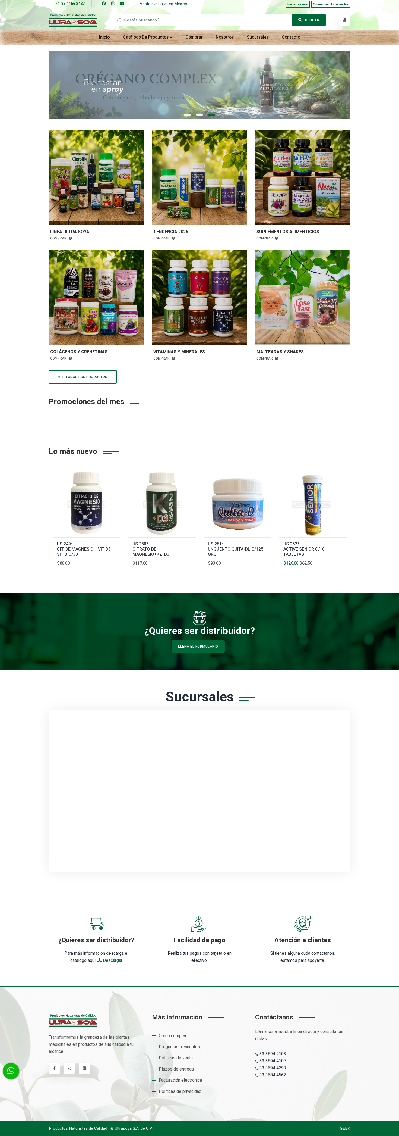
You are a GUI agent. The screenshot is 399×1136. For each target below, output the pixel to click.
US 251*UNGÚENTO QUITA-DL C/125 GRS (235, 549)
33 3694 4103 (272, 1054)
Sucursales (258, 37)
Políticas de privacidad (180, 1091)
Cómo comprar (172, 1035)
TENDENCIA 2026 (170, 232)
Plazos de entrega (176, 1069)
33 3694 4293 (272, 1068)
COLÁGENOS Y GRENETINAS (78, 352)
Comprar (194, 37)
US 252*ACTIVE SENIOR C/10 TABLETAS (304, 549)
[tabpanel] (199, 85)
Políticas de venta (176, 1058)
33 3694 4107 (272, 1061)
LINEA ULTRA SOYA (69, 232)
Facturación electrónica (180, 1080)
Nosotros (225, 37)
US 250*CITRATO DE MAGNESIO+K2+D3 (150, 549)
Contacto (291, 37)
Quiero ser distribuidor (330, 4)
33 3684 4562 (272, 1075)
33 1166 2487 (73, 4)
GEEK (345, 1128)
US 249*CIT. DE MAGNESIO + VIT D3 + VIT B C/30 (85, 549)
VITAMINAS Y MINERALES (179, 352)
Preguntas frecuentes (179, 1047)
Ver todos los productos (82, 376)
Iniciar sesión (297, 4)
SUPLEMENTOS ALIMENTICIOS (287, 232)
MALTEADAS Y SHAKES (280, 352)
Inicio (104, 37)
